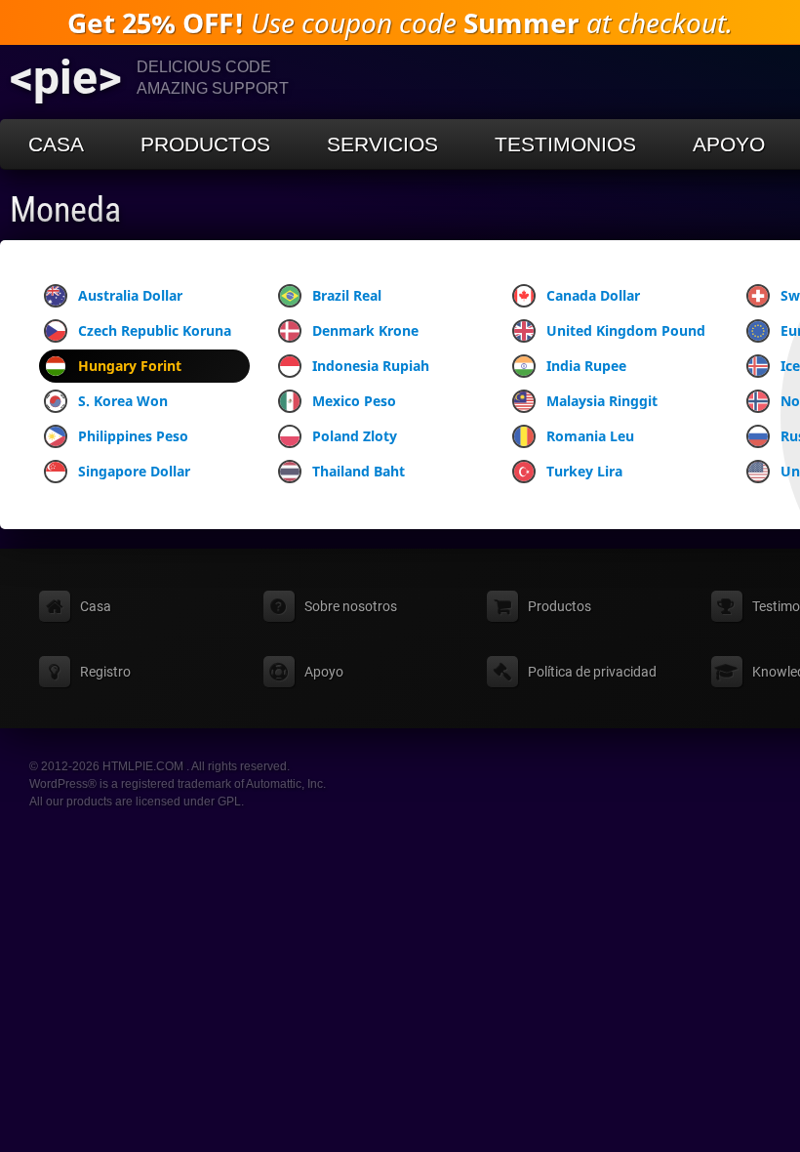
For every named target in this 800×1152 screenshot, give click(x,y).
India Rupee (586, 365)
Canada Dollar (593, 295)
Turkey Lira (584, 471)
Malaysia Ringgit (602, 400)
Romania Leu (590, 436)
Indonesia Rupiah (370, 365)
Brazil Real (346, 295)
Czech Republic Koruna (154, 330)
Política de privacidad (592, 671)
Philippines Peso (133, 436)
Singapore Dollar (134, 471)
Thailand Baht (358, 471)
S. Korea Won (123, 400)
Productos (205, 144)
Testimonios (565, 144)
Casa (56, 144)
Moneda (65, 209)
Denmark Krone (365, 330)
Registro (105, 671)
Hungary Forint (129, 365)
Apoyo (729, 144)
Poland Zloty (354, 436)
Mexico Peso (354, 400)
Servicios (382, 144)
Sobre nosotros (350, 606)
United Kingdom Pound (625, 330)
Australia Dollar (130, 295)
